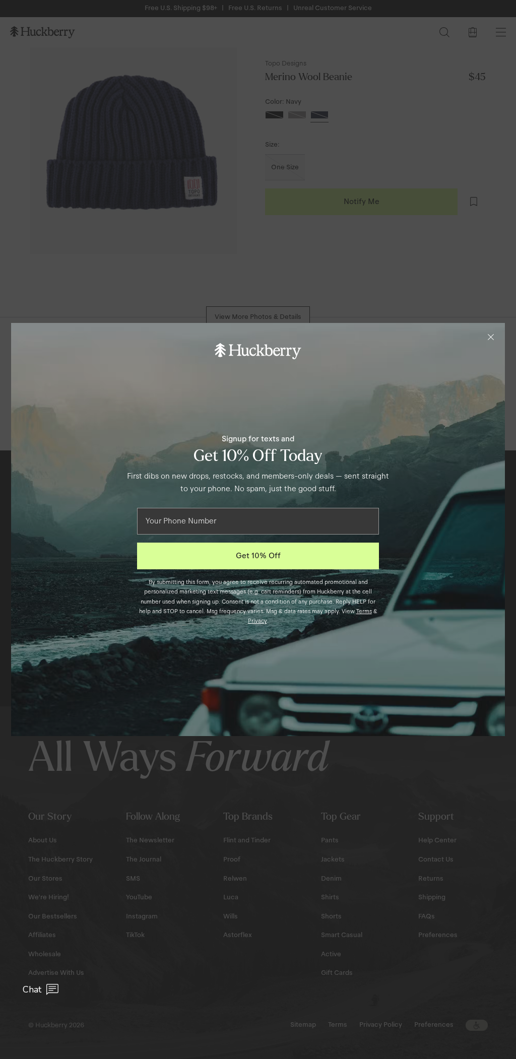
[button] (40, 989)
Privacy (257, 621)
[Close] (491, 337)
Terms (364, 611)
